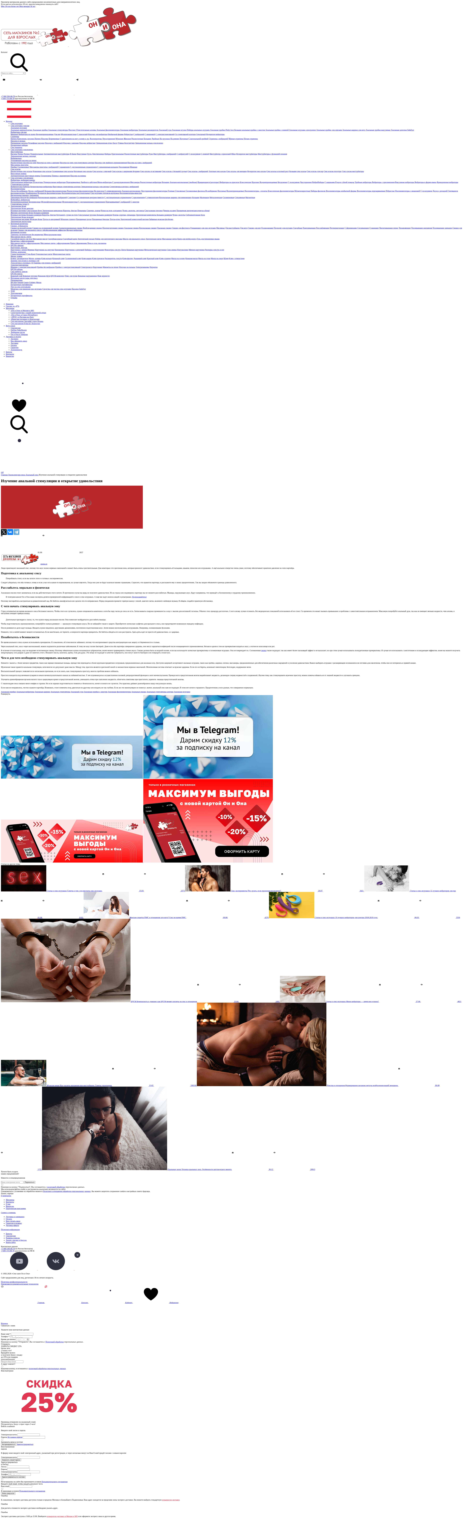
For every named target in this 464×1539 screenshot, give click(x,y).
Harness (14, 139)
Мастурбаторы (17, 152)
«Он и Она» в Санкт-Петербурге (24, 315)
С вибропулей (182, 154)
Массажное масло (40, 239)
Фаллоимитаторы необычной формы (341, 191)
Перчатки (154, 267)
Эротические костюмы (20, 219)
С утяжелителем (152, 197)
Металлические (216, 197)
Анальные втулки (179, 130)
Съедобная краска (55, 239)
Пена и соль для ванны (96, 243)
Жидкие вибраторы (74, 230)
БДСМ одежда (16, 274)
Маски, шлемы (35, 258)
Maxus (38, 282)
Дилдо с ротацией (440, 191)
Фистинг (72, 130)
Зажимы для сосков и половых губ (25, 261)
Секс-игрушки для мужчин (22, 150)
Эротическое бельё (18, 206)
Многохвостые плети (61, 254)
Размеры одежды (13, 1238)
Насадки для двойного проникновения (111, 163)
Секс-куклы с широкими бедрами (126, 171)
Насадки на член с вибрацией (139, 163)
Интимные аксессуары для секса (24, 278)
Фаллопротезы (96, 139)
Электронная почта (9, 1435)
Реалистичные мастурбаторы (136, 154)
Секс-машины (16, 147)
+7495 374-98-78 (7, 99)
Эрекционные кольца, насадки (23, 156)
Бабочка (26, 187)
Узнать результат (8, 1493)
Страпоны (15, 137)
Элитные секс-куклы (217, 171)
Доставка (14, 343)
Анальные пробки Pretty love (222, 130)
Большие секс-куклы (297, 171)
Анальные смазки (131, 228)
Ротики (27, 154)
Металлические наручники (155, 250)
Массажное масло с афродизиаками (25, 243)
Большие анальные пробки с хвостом (249, 130)
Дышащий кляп (140, 258)
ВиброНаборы (318, 182)
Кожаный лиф (16, 276)
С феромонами (351, 228)
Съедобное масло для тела (21, 239)
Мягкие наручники (197, 250)
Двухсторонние (108, 139)
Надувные (184, 139)
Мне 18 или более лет (10, 6)
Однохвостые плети (44, 254)
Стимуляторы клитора (20, 184)
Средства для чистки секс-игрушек (56, 289)
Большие (147, 139)
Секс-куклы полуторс (333, 171)
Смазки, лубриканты (19, 226)
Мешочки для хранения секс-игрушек (26, 289)
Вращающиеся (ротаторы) (208, 182)
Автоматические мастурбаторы (56, 154)
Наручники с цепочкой (74, 250)
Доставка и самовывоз (15, 1217)
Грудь (89, 154)
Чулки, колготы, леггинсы (133, 211)
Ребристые (128, 134)
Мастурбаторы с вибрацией (164, 154)
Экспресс (14, 339)
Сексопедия (15, 328)
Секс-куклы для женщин (236, 171)
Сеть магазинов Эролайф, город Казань (27, 321)
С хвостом (135, 202)
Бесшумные (282, 182)
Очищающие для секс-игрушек (203, 228)
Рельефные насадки (36, 143)
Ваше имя (6, 1334)
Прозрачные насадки (19, 143)
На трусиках (165, 139)
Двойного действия (89, 182)
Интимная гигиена (18, 232)
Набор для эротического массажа (108, 239)
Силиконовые (23, 167)
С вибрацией (138, 134)
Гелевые (171, 191)
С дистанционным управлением (83, 167)
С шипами (71, 197)
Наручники (97, 267)
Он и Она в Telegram (19, 334)
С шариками (330, 182)
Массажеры (135, 182)
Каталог (9, 121)
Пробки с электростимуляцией (68, 267)
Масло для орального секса (134, 239)
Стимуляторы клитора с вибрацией (124, 187)
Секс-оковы (172, 250)
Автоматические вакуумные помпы (25, 176)
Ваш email (5, 1486)
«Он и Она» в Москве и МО (22, 310)
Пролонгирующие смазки (113, 228)
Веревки (30, 250)
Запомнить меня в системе (12, 1442)
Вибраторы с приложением (383, 182)
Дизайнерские (31, 193)
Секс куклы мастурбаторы (353, 171)
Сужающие (374, 228)
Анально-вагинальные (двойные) (183, 182)
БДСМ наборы (17, 269)
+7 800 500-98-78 (8, 96)
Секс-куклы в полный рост (277, 171)
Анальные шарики (42, 692)
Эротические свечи (154, 239)
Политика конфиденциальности (14, 1282)
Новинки (9, 304)
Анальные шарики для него (353, 130)
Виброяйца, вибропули (20, 200)
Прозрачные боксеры (100, 219)
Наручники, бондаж (19, 248)
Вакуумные (82, 154)
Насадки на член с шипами (48, 163)
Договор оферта (12, 1225)
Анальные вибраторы (129, 130)
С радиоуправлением (121, 182)
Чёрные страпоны (235, 139)
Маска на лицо (217, 258)
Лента (123, 250)
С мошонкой (150, 134)
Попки (20, 154)
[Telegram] (16, 532)
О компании (6, 1196)
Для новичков (16, 293)
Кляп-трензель (98, 258)
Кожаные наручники (135, 250)
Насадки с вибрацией (54, 143)
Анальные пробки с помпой (277, 130)
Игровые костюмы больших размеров (26, 215)
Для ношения (123, 167)
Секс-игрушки (17, 123)
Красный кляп (153, 258)
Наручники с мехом (19, 250)
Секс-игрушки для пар (20, 126)
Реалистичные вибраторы (150, 182)
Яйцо (233, 154)
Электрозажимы (142, 267)
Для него (243, 228)
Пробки (14, 167)
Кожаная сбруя (44, 276)
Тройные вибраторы (363, 182)
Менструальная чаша (52, 235)
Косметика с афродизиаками (22, 241)
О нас (8, 1204)
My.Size (14, 282)
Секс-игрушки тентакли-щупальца (104, 193)
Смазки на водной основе (21, 228)
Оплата (14, 345)
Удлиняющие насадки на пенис (23, 160)
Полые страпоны (251, 139)
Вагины (14, 154)
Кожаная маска (191, 258)
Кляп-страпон (165, 258)
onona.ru (43, 564)
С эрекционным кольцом (107, 167)
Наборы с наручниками (94, 250)
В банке (73, 154)
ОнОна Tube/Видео (19, 330)
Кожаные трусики (30, 276)
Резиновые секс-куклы (42, 171)
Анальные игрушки (19, 128)
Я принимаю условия (23, 1491)
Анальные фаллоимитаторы (108, 130)
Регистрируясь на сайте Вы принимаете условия (34, 1482)
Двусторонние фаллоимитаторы (154, 191)
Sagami (20, 282)
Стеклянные (180, 191)
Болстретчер (129, 143)
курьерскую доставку (170, 1500)
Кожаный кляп (58, 258)
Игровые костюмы (18, 211)
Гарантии (14, 348)
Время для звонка (8, 1339)
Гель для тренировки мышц (208, 239)
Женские (127, 139)
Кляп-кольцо (46, 258)
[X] (4, 532)
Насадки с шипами (71, 143)
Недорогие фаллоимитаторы (49, 193)
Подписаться (29, 1182)
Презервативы (16, 280)
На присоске (99, 191)
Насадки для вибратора (97, 134)
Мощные (14, 134)
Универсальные (36, 154)
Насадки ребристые (87, 143)
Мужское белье (36, 219)
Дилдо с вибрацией (36, 191)
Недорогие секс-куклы (256, 171)
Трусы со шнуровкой (51, 219)
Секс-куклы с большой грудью (174, 171)
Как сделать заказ (13, 1221)
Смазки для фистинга (181, 228)
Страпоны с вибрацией (218, 139)
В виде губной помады (344, 182)
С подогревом (194, 154)
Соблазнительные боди (195, 215)
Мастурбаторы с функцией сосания (272, 154)
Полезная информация (10, 1230)
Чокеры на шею (169, 211)
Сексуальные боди (34, 211)
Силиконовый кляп (73, 258)
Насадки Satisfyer (79, 289)
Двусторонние (306, 182)
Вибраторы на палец (27, 134)
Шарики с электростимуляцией (23, 267)
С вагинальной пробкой (198, 139)
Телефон (5, 1336)
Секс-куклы (15, 169)
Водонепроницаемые (45, 134)
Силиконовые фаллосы (195, 191)
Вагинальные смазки (147, 228)
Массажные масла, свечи (21, 237)
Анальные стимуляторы (58, 130)
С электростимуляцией (165, 134)
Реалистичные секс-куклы (21, 171)
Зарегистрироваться (25, 1444)
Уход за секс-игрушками (21, 287)
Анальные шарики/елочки (21, 130)
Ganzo (26, 282)
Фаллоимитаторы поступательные (76, 193)
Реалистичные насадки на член (23, 163)
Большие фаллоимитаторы (55, 191)
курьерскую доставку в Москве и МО (62, 1516)
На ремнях (174, 139)
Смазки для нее (254, 228)
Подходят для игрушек (283, 228)
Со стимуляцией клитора (185, 134)
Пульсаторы (38, 182)
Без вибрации (32, 197)
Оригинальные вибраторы (22, 182)
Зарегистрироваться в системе (13, 1477)
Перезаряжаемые (73, 182)
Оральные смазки (164, 228)
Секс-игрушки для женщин (22, 178)
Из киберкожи (211, 191)
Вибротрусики (17, 187)
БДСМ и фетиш (17, 245)
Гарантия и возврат (14, 1223)
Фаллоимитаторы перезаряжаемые (371, 191)
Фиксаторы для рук (113, 250)
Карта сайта (11, 1242)
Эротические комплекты (52, 211)
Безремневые (54, 139)
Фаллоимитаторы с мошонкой (407, 191)
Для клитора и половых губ (22, 263)
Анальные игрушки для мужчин (302, 130)
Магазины (10, 308)
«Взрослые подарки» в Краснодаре (25, 319)
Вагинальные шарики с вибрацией (52, 197)
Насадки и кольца (18, 141)
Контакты (10, 354)
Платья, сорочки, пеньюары (123, 215)
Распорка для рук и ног (214, 250)
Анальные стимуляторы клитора (160, 692)
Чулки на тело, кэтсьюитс (111, 211)
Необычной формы (116, 134)
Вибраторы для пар (19, 132)
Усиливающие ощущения (421, 228)
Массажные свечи (169, 239)
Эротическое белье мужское (22, 217)
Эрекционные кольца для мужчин (149, 143)
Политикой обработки (54, 1342)
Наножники (60, 250)
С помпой (205, 154)
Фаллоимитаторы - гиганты (255, 191)
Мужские (119, 139)
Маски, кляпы (16, 256)
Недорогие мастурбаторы (246, 154)
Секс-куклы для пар (315, 171)
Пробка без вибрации (46, 267)
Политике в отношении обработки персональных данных (67, 1191)
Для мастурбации (232, 228)
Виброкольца (16, 158)
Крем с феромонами (78, 243)
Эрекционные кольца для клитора (95, 187)
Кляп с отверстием (236, 258)
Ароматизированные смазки (70, 228)
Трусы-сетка (115, 219)
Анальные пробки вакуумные (378, 130)
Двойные (155, 139)
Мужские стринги (68, 219)
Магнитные (250, 197)
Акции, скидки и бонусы (16, 1240)
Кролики (255, 182)
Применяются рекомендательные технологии (19, 1284)
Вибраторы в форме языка (425, 182)
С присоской (82, 134)
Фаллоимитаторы (18, 189)
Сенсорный (201, 134)
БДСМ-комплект (57, 276)
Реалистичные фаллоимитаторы (80, 191)
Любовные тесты (18, 332)
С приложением (138, 197)
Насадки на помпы (78, 176)
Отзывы (14, 298)
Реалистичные (137, 139)
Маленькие (204, 197)
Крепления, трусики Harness (29, 139)
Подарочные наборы (19, 145)
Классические (245, 182)
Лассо (114, 143)
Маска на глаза (204, 258)
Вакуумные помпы (18, 174)
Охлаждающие (267, 228)
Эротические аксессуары (21, 221)
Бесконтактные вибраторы (41, 187)
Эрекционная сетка (104, 143)
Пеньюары (81, 211)
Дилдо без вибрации (19, 191)
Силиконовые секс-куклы (62, 171)
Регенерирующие (337, 228)
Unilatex (32, 282)
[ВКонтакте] (10, 532)
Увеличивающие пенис (388, 228)
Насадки (44, 139)
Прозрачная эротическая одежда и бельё (193, 211)
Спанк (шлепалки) (18, 254)
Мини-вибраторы (104, 182)
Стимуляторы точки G (20, 204)
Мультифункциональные (51, 202)
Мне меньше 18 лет (27, 6)
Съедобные (297, 228)
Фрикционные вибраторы (447, 182)
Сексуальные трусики (154, 211)
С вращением (64, 167)
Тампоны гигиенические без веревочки (27, 235)
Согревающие (363, 228)
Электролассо (86, 267)
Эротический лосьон (86, 239)
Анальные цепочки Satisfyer (402, 130)
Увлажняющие (405, 228)
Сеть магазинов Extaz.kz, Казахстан (25, 324)
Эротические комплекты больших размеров (154, 215)
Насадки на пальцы (127, 267)
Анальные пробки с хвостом (95, 692)
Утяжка (121, 143)
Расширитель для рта (113, 258)
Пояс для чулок (71, 276)
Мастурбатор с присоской (220, 154)
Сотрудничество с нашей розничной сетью (28, 313)
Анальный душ (165, 130)
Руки (151, 154)
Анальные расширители (148, 130)
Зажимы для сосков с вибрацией (47, 263)
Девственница (98, 154)
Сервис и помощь (8, 1213)
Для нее (57, 134)
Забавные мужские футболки (161, 219)
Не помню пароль (14, 1437)
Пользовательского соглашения (54, 1482)
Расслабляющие (322, 228)
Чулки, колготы (178, 215)
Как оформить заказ (19, 341)
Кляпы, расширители (19, 258)
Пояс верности (103, 276)
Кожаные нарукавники (87, 276)
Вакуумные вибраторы (404, 182)
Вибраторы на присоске (229, 182)
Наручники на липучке (44, 250)
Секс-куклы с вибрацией (198, 171)
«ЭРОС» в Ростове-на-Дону (22, 317)
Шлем (226, 258)
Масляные (220, 228)
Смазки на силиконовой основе (45, 228)
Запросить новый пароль (11, 1460)
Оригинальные (117, 154)
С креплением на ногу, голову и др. (74, 139)
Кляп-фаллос (127, 258)
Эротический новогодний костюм (134, 219)
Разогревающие (309, 228)
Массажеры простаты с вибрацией (43, 167)
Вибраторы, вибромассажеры (23, 180)
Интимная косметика (19, 224)
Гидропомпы (46, 176)
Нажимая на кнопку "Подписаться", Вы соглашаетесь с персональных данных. (43, 1187)
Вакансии (10, 356)
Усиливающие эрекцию (442, 228)
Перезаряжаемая (112, 202)
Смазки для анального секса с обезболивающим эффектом (42, 230)
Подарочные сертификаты (21, 285)
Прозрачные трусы (83, 219)
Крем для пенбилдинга (186, 239)
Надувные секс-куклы (83, 171)
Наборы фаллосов (318, 191)
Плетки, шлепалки (18, 252)
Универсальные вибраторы (54, 182)
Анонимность (16, 350)
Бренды (9, 352)
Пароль (11, 1437)
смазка (263, 650)
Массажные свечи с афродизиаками (55, 243)
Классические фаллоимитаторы (281, 191)
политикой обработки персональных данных (47, 1369)
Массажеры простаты (19, 165)
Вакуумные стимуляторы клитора (67, 187)
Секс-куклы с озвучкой (101, 171)
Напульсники (182, 250)
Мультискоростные (69, 134)
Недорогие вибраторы (215, 134)
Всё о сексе (10, 326)
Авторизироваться (8, 1444)
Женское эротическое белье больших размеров (30, 213)
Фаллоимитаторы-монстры (131, 193)
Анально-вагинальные (131, 191)
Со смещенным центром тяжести (90, 197)
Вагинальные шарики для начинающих (175, 197)
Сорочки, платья (93, 211)
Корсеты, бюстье (70, 211)
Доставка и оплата (13, 337)
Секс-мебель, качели (19, 272)
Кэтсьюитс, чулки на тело (67, 215)
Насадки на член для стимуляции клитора (77, 163)
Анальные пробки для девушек (329, 130)
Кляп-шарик (87, 258)
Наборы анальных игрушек (198, 130)
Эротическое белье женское (22, 208)
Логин (3, 1467)
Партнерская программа (16, 1208)
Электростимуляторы (19, 265)
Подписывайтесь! (139, 597)
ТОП (13, 291)
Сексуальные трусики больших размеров (95, 215)
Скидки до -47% (12, 306)
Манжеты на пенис (111, 267)
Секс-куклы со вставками (150, 171)
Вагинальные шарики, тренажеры (25, 195)
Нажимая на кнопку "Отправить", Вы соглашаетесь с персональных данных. (42, 1342)
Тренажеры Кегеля (18, 197)
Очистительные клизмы (86, 130)
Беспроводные (35, 202)
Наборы (107, 154)
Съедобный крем (70, 239)
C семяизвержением (113, 191)
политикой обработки (56, 1187)
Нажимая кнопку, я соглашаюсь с (33, 1369)
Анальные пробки (40, 130)
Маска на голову (178, 258)
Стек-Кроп (30, 254)
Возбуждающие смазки (92, 228)
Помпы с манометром (61, 176)
